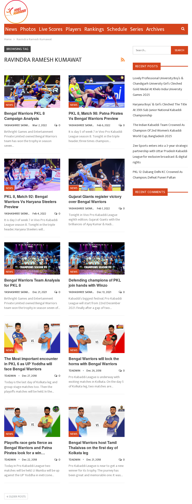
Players (73, 29)
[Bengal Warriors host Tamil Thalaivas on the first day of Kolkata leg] (97, 420)
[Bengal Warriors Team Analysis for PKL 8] (32, 258)
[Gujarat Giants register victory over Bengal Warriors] (97, 175)
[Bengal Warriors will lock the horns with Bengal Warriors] (97, 337)
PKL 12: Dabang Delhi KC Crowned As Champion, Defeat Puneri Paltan (158, 174)
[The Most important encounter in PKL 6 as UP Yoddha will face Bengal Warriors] (32, 337)
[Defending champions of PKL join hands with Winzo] (97, 258)
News (11, 29)
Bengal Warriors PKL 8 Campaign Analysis (24, 116)
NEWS (9, 105)
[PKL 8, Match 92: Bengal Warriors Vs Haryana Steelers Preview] (32, 175)
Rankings (94, 29)
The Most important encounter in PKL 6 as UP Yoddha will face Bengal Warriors (31, 364)
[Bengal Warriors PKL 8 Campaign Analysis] (32, 91)
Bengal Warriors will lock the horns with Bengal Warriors (94, 361)
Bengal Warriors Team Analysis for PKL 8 (32, 282)
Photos (28, 29)
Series (136, 29)
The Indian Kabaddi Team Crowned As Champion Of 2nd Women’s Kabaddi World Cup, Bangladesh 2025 (159, 130)
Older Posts (17, 496)
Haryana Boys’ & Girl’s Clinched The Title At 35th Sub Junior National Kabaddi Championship (160, 110)
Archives (155, 29)
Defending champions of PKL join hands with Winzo (95, 282)
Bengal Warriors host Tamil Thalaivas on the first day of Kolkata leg (93, 447)
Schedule (117, 29)
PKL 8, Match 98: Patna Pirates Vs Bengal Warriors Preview (96, 116)
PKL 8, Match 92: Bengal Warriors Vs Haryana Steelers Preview (30, 201)
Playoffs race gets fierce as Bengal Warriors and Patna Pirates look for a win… (28, 447)
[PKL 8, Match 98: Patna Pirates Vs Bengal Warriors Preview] (97, 91)
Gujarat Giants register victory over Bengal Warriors (95, 199)
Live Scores (51, 29)
